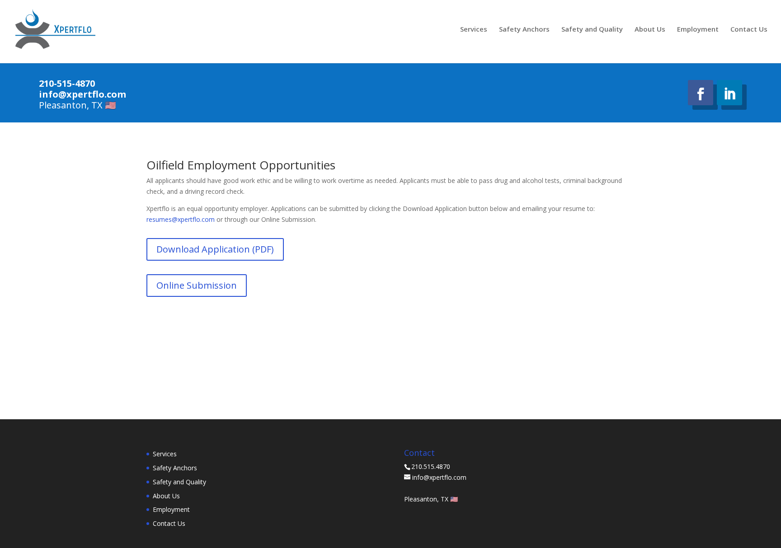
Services (473, 29)
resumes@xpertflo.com (180, 219)
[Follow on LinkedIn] (729, 92)
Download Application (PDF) (215, 249)
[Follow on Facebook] (700, 92)
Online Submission (196, 285)
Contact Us (748, 29)
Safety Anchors (524, 29)
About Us (650, 29)
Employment (698, 29)
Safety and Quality (592, 29)
